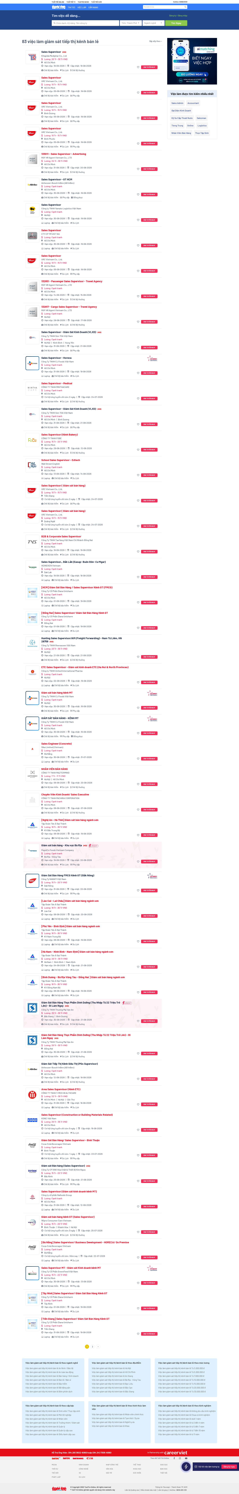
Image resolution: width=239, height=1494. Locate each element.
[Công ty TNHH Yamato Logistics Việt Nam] (32, 210)
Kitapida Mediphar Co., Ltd (54, 55)
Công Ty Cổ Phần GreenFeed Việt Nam (59, 1271)
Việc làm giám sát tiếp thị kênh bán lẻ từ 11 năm (178, 1434)
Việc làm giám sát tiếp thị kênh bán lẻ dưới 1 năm (179, 1419)
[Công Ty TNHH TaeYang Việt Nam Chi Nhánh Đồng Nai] (32, 542)
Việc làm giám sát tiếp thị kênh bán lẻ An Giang (112, 1376)
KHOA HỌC (137, 1469)
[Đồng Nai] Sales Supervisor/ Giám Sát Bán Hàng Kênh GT (74, 612)
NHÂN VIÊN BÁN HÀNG (54, 768)
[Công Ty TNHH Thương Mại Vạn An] (32, 1008)
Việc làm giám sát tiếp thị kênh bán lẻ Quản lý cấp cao (48, 1430)
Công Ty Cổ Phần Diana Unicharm (57, 591)
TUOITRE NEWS (83, 2)
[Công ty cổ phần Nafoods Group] (32, 1197)
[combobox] (85, 23)
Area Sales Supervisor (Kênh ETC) (60, 1089)
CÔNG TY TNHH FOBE (51, 438)
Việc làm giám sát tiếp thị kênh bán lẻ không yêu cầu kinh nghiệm (187, 1411)
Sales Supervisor (53, 51)
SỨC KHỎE (137, 1473)
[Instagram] (180, 1458)
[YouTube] (186, 1458)
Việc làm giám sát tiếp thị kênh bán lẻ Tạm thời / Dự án (116, 1418)
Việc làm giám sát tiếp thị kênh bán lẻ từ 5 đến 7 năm (181, 1426)
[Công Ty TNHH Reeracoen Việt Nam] (32, 643)
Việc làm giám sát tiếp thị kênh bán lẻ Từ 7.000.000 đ (181, 1376)
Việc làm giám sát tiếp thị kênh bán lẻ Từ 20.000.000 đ (182, 1387)
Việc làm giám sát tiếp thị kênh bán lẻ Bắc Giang (113, 1391)
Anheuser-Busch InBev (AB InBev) (57, 183)
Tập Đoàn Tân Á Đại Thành (53, 823)
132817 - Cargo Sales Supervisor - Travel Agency (69, 306)
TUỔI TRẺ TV (71, 2)
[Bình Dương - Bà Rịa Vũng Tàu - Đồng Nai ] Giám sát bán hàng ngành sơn (83, 977)
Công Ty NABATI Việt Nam (53, 879)
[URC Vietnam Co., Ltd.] (32, 83)
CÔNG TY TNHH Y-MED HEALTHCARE (58, 1093)
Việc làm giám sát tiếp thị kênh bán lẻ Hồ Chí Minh (113, 1372)
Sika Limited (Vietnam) (52, 747)
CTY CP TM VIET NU (50, 234)
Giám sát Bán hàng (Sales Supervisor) (65, 1165)
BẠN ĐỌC (163, 1469)
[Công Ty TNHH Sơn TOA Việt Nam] (32, 337)
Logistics (202, 125)
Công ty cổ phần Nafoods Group (56, 1195)
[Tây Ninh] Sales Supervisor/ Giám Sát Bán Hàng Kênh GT (74, 1293)
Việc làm (81, 7)
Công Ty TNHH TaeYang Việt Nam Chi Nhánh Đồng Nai (67, 540)
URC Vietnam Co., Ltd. (52, 81)
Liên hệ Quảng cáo (132, 1490)
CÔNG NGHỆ (83, 1469)
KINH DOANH (84, 1465)
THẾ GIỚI (55, 1473)
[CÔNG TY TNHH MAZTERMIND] (32, 774)
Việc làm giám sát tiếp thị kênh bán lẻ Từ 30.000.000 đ (182, 1391)
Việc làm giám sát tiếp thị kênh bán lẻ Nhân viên (46, 1419)
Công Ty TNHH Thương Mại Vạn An (57, 1009)
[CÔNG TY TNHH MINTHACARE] (32, 388)
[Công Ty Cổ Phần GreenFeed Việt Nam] (32, 1273)
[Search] (185, 7)
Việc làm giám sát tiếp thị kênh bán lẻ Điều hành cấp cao (50, 1434)
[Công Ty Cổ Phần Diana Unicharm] (32, 593)
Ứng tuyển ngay (149, 67)
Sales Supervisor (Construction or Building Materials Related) (77, 1114)
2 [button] (92, 1346)
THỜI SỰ (55, 1469)
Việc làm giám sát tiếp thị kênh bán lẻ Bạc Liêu (112, 1383)
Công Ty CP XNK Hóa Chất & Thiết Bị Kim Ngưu (63, 1169)
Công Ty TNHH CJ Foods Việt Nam (57, 361)
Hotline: (178, 1490)
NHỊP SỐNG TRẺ (112, 1465)
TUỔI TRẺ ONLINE (58, 2)
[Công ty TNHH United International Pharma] (32, 672)
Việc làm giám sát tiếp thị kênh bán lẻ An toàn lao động (49, 1372)
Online (190, 125)
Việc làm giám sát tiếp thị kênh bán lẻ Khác (111, 1426)
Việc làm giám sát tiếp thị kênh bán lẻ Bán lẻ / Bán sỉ (48, 1380)
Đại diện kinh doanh (181, 110)
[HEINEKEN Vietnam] (32, 567)
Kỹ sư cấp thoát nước (182, 118)
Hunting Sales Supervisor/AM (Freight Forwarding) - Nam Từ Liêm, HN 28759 (81, 640)
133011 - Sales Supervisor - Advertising (63, 153)
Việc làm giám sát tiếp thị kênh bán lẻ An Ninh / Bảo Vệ (49, 1368)
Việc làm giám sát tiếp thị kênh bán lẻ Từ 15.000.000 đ (181, 1383)
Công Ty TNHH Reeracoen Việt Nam (58, 645)
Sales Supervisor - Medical (56, 383)
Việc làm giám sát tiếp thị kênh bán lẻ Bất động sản (47, 1387)
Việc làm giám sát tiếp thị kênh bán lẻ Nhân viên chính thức (118, 1414)
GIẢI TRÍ (109, 1473)
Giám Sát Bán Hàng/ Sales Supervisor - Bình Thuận (70, 1140)
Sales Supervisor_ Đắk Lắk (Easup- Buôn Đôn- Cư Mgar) (73, 561)
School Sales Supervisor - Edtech (60, 460)
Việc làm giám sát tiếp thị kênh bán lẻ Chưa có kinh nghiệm (184, 1415)
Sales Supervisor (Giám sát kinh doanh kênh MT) (69, 1191)
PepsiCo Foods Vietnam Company (57, 850)
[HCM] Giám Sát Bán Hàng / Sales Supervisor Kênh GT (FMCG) (76, 587)
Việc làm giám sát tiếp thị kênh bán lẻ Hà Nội (111, 1368)
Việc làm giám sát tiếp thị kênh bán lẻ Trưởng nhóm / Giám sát (52, 1422)
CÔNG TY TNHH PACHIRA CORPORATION (60, 798)
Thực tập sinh (202, 133)
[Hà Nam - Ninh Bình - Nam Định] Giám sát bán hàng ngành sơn (77, 951)
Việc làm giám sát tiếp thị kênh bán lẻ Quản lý (45, 1426)
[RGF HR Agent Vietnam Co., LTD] (32, 159)
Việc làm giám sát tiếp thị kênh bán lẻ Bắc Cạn (112, 1387)
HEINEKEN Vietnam (50, 565)
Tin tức (71, 7)
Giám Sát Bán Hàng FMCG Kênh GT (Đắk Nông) (67, 875)
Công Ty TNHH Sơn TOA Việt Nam (57, 336)
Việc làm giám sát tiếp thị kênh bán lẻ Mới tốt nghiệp (48, 1415)
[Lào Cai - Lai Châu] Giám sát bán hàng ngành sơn (70, 900)
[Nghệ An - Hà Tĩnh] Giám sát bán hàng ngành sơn (69, 819)
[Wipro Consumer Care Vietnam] (32, 1222)
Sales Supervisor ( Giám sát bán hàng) (63, 485)
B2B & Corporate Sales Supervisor (61, 536)
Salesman (201, 118)
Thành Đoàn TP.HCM (179, 1487)
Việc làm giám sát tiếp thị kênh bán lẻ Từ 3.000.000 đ (181, 1368)
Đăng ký (172, 15)
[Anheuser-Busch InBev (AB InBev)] (32, 185)
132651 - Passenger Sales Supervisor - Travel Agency (71, 281)
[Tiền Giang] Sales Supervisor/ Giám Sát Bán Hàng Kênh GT (75, 1318)
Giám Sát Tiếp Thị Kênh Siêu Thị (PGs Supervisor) (69, 1063)
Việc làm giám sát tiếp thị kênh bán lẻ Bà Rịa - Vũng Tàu (116, 1380)
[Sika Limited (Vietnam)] (32, 749)
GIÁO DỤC (164, 1465)
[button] (138, 67)
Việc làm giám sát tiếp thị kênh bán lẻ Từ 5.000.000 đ (181, 1372)
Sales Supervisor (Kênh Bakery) (59, 434)
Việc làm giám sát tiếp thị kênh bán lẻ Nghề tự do (113, 1422)
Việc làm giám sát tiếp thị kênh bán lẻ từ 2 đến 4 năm (181, 1422)
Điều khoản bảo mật (148, 1490)
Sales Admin (177, 103)
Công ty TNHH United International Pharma (61, 670)
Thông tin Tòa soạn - (163, 1487)
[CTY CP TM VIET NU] (32, 235)
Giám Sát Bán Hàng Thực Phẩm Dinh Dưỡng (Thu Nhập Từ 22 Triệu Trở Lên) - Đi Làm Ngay (80, 1004)
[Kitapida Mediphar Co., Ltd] (32, 57)
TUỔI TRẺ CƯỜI (96, 2)
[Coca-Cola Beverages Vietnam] (32, 1145)
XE (80, 1473)
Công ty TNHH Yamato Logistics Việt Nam (61, 208)
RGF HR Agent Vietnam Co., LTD (56, 157)
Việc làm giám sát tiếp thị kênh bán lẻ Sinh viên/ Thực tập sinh (52, 1411)
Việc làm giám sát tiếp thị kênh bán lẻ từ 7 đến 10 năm (181, 1430)
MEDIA (54, 1465)
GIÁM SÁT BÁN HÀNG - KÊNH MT (60, 718)
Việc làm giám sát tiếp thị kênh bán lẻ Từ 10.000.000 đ (181, 1380)
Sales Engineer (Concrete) (56, 743)
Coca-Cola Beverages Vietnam (56, 1144)
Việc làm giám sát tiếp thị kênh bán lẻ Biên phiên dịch (48, 1391)
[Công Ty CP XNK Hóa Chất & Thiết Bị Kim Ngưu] (32, 1171)
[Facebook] (174, 1458)
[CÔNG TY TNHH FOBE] (32, 440)
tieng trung (177, 125)
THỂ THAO (137, 1465)
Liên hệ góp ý (163, 1490)
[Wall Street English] (32, 465)
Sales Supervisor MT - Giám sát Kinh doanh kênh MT (71, 1267)
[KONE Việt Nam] (32, 1120)
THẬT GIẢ (163, 1473)
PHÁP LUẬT (56, 1477)
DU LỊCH (82, 1477)
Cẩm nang (93, 7)
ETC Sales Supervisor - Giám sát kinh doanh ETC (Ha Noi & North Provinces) (84, 667)
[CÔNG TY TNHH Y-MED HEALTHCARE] (32, 1094)
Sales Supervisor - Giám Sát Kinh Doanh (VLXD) (71, 332)
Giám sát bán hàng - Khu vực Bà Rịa (64, 845)
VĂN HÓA (109, 1469)
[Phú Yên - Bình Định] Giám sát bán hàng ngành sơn (70, 926)
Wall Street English (50, 463)
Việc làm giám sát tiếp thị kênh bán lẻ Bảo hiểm (46, 1383)
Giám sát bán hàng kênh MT (57, 692)
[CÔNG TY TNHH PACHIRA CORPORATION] (32, 800)
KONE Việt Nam (48, 1118)
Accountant (193, 103)
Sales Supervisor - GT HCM (56, 179)
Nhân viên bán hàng (181, 133)
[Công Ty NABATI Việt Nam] (32, 881)
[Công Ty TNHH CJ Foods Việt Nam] (32, 363)
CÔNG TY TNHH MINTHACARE (55, 387)
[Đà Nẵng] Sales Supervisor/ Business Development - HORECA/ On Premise (85, 1242)
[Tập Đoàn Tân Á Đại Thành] (32, 825)
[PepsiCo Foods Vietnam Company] (32, 850)
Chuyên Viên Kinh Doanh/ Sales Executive (65, 794)
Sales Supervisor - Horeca (56, 357)
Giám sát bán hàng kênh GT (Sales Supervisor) (67, 1216)
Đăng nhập (182, 15)
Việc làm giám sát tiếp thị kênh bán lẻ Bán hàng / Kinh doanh (52, 1376)
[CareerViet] (175, 1452)
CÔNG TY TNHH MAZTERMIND (55, 772)
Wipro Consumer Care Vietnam (56, 1220)
